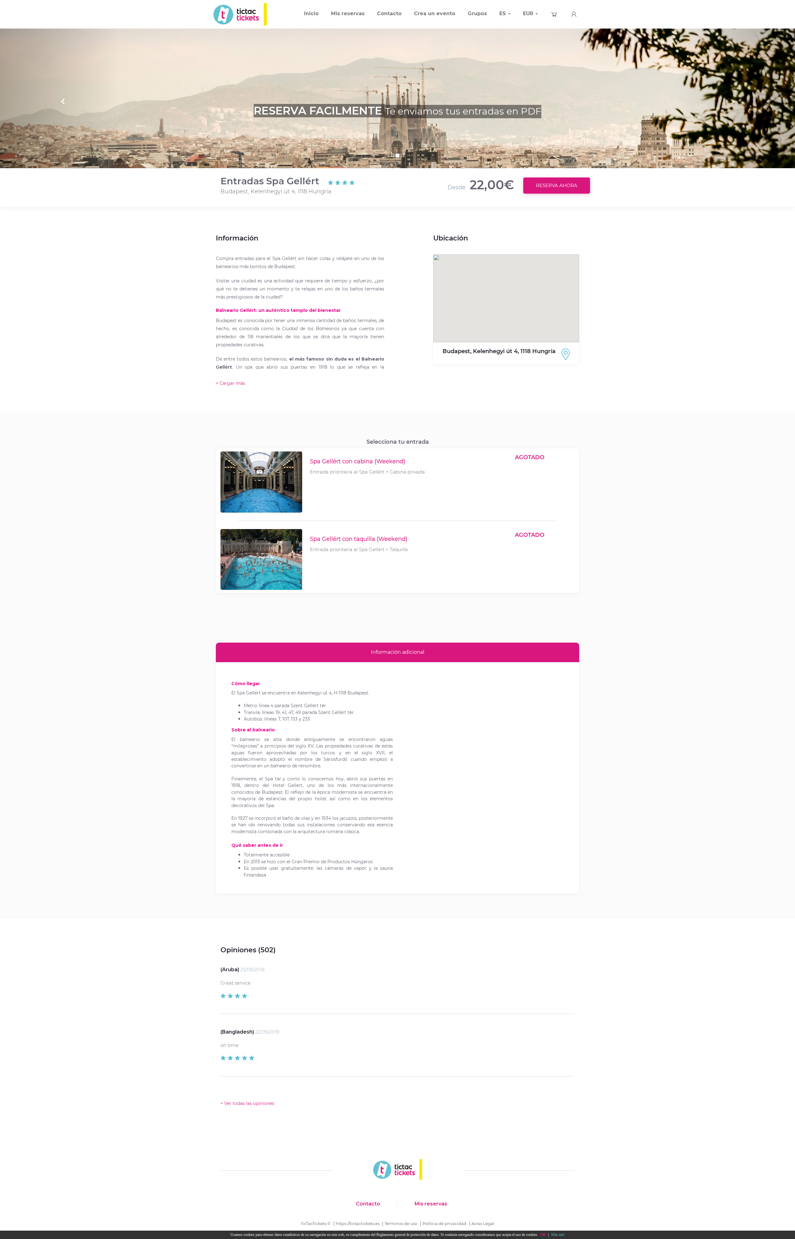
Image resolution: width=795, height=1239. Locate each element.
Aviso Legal (482, 1223)
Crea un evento (434, 13)
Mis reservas (348, 13)
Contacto (389, 13)
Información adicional (397, 652)
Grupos (477, 13)
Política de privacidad (444, 1223)
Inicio (311, 13)
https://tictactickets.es (357, 1223)
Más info (558, 1234)
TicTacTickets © (316, 1223)
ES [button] (503, 13)
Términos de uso (400, 1223)
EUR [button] (529, 13)
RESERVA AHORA (556, 185)
